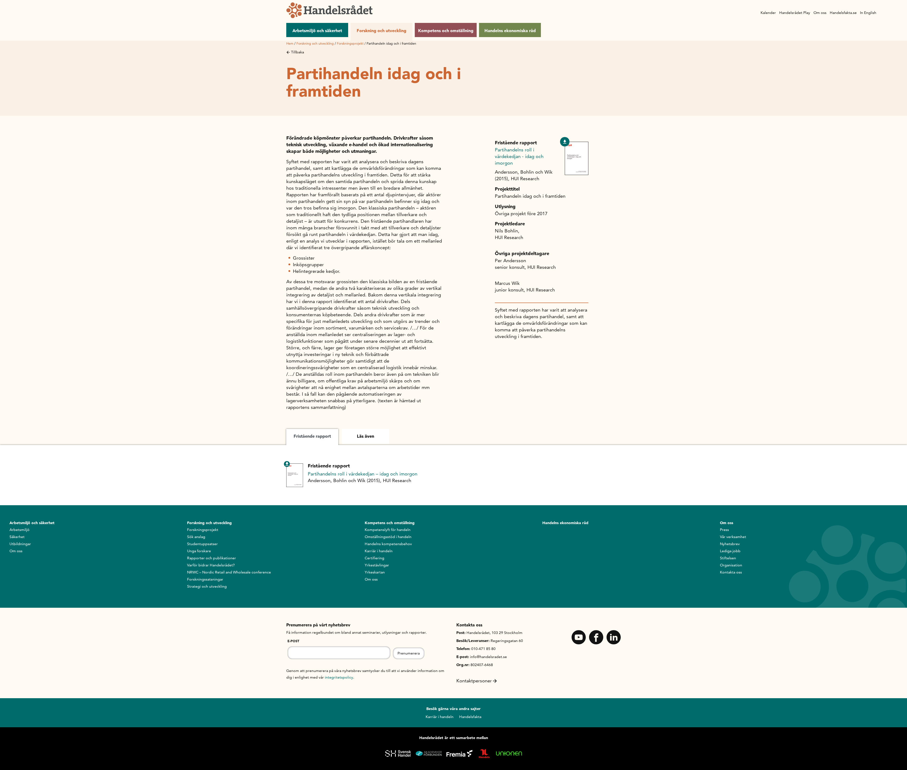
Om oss (819, 12)
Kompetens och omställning (445, 30)
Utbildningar (20, 544)
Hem (289, 43)
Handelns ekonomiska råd (510, 30)
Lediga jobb (730, 551)
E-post (293, 641)
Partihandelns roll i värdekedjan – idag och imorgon (362, 474)
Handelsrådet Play (794, 12)
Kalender (768, 12)
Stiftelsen (728, 558)
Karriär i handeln (379, 551)
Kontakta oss (731, 572)
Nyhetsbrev (730, 544)
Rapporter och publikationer (211, 558)
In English (868, 12)
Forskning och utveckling (381, 30)
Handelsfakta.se (843, 12)
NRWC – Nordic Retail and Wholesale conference (229, 572)
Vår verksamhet (733, 537)
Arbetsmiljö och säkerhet (317, 30)
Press (724, 529)
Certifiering (374, 558)
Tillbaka (297, 52)
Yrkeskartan (375, 572)
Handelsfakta (470, 716)
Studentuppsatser (202, 544)
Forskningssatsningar (205, 579)
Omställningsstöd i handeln (388, 537)
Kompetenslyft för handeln (388, 529)
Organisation (731, 565)
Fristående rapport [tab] (312, 436)
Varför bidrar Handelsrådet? (211, 565)
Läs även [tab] (365, 436)
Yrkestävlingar (377, 565)
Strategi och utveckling (207, 586)
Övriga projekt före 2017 (521, 213)
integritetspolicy (339, 677)
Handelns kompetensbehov (388, 544)
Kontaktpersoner (474, 681)
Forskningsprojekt (350, 43)
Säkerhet (17, 537)
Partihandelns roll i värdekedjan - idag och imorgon (519, 156)
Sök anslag (196, 537)
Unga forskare (199, 551)
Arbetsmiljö (19, 529)
